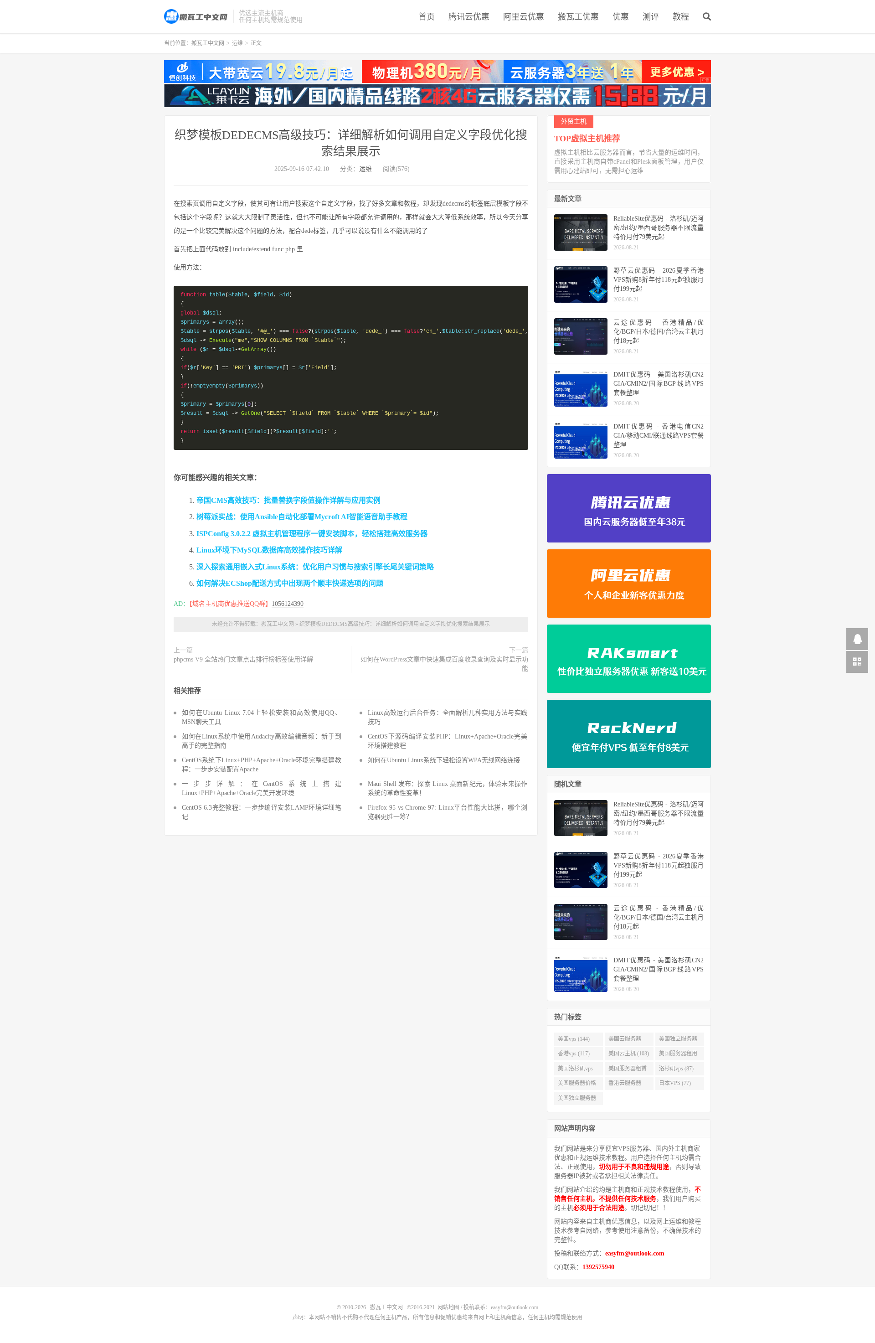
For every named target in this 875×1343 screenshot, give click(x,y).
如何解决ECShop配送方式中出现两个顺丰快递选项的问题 (289, 583)
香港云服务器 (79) (624, 1085)
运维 (237, 43)
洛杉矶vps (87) (676, 1068)
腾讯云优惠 (468, 16)
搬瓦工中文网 (196, 16)
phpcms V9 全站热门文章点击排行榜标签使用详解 (243, 659)
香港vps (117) (574, 1053)
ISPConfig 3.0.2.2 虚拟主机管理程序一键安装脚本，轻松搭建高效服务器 (311, 533)
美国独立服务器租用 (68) (577, 1100)
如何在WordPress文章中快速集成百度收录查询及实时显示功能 (444, 664)
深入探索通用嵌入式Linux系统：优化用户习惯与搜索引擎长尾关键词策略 (315, 567)
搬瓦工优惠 (578, 16)
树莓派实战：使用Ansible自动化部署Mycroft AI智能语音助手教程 (301, 517)
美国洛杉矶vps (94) (575, 1070)
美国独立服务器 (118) (678, 1041)
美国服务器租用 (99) (678, 1055)
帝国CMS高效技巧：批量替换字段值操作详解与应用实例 (288, 500)
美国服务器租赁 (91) (627, 1070)
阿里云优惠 (523, 16)
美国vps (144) (574, 1039)
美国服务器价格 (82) (577, 1085)
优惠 (620, 16)
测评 (651, 16)
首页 (426, 16)
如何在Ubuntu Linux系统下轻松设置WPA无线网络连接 (444, 760)
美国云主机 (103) (628, 1053)
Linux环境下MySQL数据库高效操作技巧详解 (269, 550)
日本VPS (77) (675, 1083)
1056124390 (288, 603)
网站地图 (448, 1307)
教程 (681, 16)
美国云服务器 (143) (624, 1041)
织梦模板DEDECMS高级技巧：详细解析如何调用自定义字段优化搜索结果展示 (394, 624)
